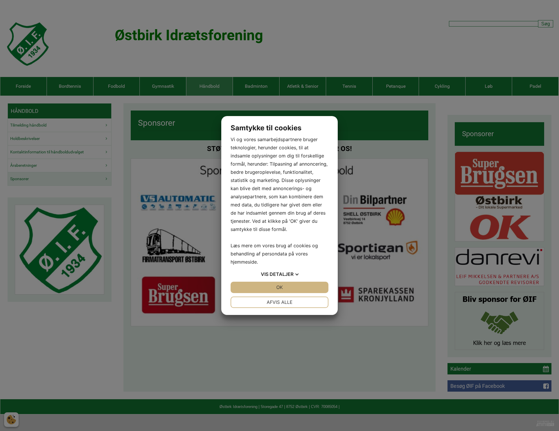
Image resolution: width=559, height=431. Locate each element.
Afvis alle (280, 302)
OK (279, 287)
